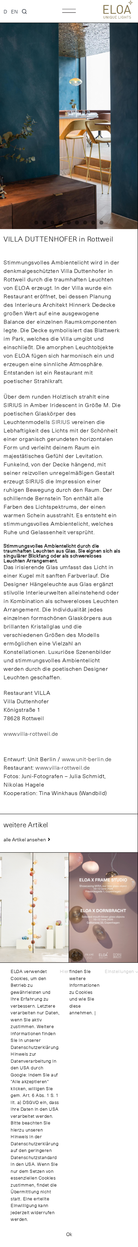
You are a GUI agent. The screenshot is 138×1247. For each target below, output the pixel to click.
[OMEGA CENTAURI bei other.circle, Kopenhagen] (34, 907)
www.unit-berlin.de (87, 759)
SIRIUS (61, 421)
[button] (25, 11)
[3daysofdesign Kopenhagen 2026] (103, 907)
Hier (64, 971)
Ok (69, 1233)
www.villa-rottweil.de (31, 733)
